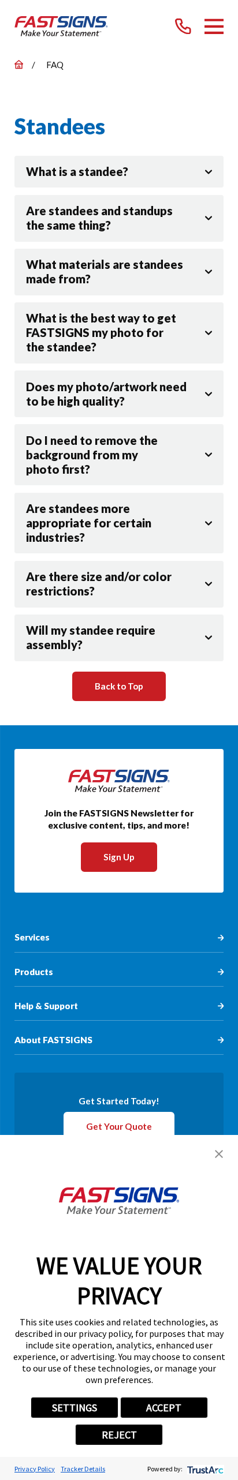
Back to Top (119, 686)
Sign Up (119, 857)
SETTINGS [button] (74, 1407)
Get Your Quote (119, 1126)
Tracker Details (83, 1468)
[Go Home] (18, 64)
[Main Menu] (214, 26)
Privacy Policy (34, 1468)
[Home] (61, 26)
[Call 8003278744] (183, 26)
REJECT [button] (119, 1434)
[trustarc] (204, 1468)
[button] (218, 1154)
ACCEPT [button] (163, 1407)
